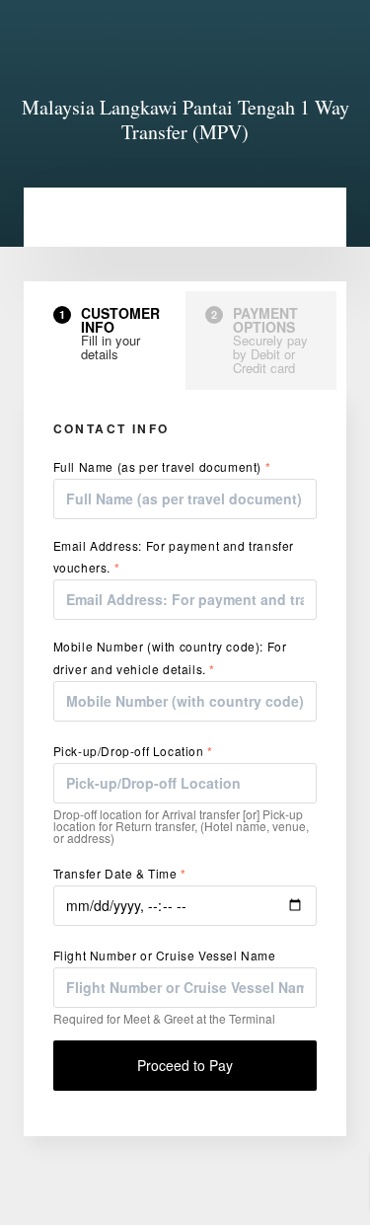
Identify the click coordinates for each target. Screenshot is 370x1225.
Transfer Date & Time (119, 873)
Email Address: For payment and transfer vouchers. (173, 556)
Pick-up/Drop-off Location (133, 751)
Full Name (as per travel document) (162, 467)
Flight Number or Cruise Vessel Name (164, 955)
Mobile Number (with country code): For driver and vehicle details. (170, 657)
